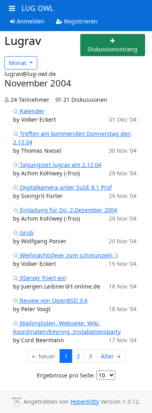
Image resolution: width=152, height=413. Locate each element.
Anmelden (30, 21)
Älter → (111, 356)
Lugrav (22, 40)
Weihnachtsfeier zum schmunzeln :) (68, 255)
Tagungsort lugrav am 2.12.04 (59, 165)
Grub (26, 232)
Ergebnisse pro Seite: (66, 375)
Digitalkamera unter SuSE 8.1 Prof (65, 187)
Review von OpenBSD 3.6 (53, 300)
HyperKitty (85, 401)
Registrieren (80, 21)
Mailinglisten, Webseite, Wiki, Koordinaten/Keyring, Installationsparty (67, 327)
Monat (18, 63)
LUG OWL (37, 8)
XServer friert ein (42, 278)
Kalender (31, 111)
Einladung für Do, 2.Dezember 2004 (67, 210)
